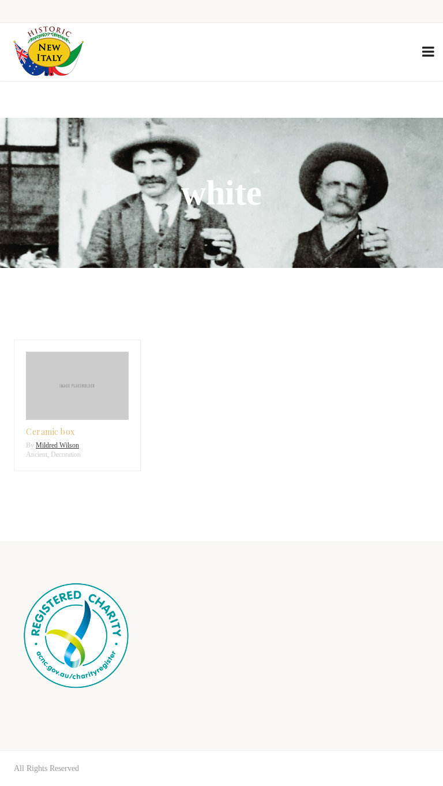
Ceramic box (50, 431)
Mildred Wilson (57, 445)
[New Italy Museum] (48, 52)
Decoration (66, 454)
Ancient (36, 454)
